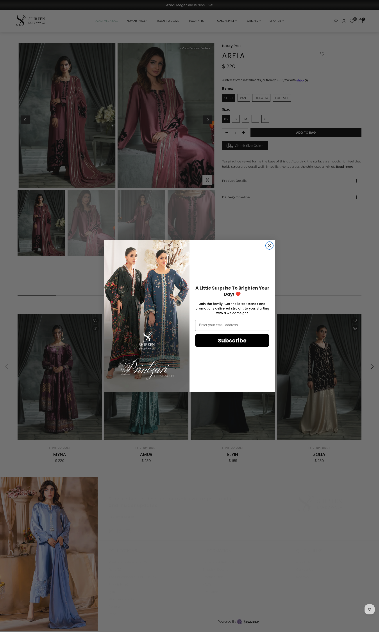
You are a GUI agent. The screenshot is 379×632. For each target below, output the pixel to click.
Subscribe (232, 340)
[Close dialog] (269, 245)
